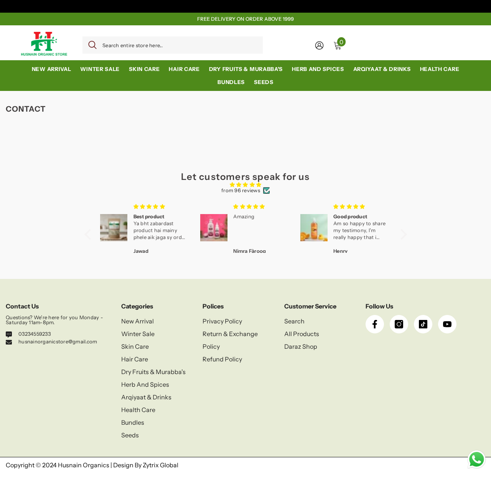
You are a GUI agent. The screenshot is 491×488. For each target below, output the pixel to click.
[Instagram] (399, 324)
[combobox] (180, 45)
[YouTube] (447, 324)
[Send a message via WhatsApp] (476, 459)
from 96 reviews (240, 190)
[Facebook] (375, 324)
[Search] (172, 45)
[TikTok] (423, 324)
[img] (246, 184)
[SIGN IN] (319, 45)
